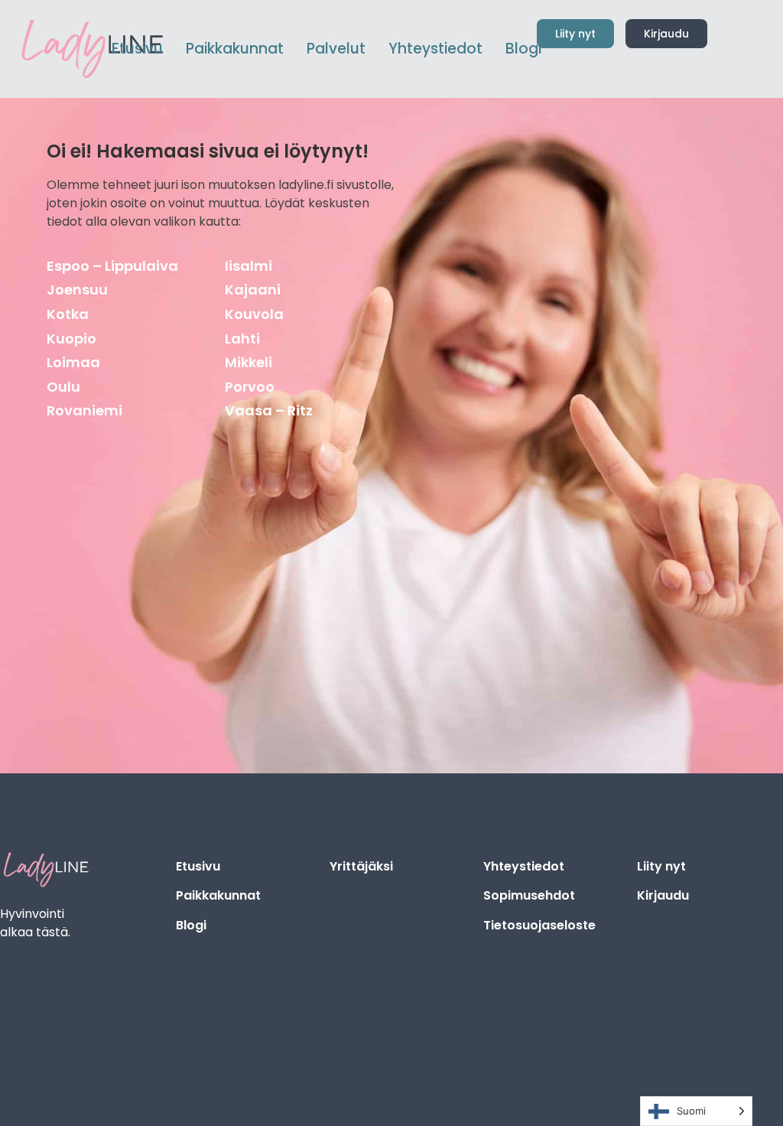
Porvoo (250, 386)
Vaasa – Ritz (269, 410)
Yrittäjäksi (361, 866)
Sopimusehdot (529, 895)
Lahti (242, 338)
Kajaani (253, 289)
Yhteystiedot (523, 866)
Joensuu (77, 289)
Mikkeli (248, 362)
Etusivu (198, 866)
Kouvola (254, 314)
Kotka (68, 314)
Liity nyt (661, 866)
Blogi (191, 925)
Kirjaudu (663, 895)
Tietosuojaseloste (539, 925)
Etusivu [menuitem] (137, 48)
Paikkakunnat (218, 895)
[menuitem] (234, 49)
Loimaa (73, 362)
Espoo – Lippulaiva (112, 265)
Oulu (63, 386)
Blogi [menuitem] (523, 48)
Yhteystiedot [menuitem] (435, 48)
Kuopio (71, 338)
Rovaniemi (84, 410)
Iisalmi (248, 265)
